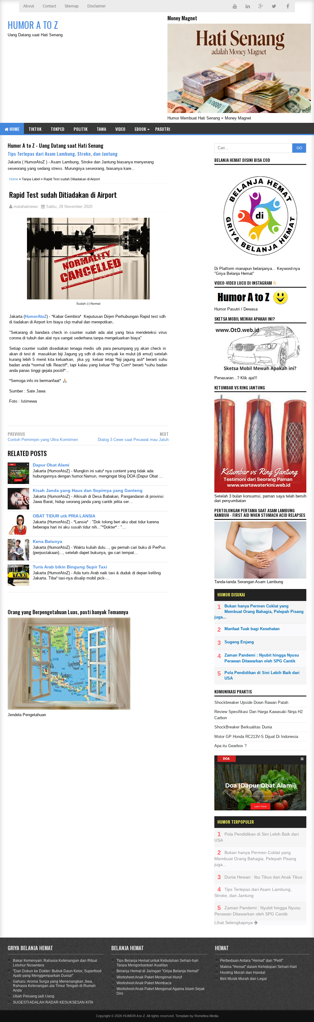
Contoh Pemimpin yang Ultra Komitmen (43, 439)
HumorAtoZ (36, 316)
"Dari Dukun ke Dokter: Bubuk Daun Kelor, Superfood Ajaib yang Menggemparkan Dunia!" (57, 973)
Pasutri (162, 129)
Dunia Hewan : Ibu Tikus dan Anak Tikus (263, 877)
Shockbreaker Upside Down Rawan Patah (251, 702)
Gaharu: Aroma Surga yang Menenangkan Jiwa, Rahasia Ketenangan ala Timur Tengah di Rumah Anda (54, 986)
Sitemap (72, 6)
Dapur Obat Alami (51, 464)
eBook (140, 129)
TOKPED (57, 129)
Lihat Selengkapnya (234, 922)
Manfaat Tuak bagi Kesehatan (252, 628)
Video (120, 129)
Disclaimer (96, 6)
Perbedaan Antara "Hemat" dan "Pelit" (251, 960)
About (28, 6)
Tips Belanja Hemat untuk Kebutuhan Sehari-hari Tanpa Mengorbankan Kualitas (157, 962)
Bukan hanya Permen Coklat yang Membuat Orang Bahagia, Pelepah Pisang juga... (259, 611)
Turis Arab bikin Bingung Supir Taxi (70, 566)
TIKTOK (35, 129)
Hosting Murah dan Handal (242, 972)
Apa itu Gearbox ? (230, 745)
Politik (80, 129)
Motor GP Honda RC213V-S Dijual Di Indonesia (256, 736)
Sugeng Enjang (239, 642)
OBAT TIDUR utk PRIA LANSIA (64, 515)
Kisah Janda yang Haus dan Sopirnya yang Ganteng (88, 490)
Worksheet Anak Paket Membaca (144, 983)
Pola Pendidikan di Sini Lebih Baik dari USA (262, 675)
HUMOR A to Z (134, 1016)
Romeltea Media (206, 1016)
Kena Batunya (47, 541)
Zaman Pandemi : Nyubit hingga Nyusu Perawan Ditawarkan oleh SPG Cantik (261, 658)
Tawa (101, 129)
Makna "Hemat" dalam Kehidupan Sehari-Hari (258, 967)
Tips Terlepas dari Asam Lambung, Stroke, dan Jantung (62, 153)
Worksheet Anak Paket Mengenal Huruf (149, 977)
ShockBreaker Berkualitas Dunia (243, 727)
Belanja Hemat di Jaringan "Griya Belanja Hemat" (158, 971)
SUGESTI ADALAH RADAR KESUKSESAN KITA (53, 1002)
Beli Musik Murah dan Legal (243, 979)
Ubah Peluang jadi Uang (33, 996)
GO (299, 148)
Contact (49, 6)
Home (14, 129)
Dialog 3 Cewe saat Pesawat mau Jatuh (133, 439)
